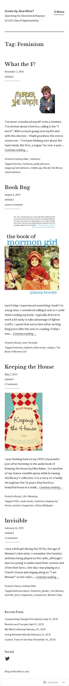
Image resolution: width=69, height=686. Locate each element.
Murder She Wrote (52, 167)
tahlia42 (9, 76)
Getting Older (22, 159)
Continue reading (16, 150)
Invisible (16, 521)
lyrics (17, 594)
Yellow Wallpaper (44, 505)
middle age (36, 167)
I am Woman (56, 590)
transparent (40, 594)
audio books (26, 501)
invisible (9, 594)
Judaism (28, 347)
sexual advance (13, 172)
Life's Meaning (30, 496)
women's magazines (23, 505)
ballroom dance (21, 590)
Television (35, 159)
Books (18, 342)
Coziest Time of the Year (19, 639)
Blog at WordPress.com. (17, 671)
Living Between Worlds (18, 634)
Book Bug (17, 187)
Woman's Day (55, 594)
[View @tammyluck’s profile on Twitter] (8, 658)
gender (45, 590)
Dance (18, 586)
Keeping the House (29, 367)
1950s (16, 501)
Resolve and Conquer (17, 624)
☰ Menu (59, 11)
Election (17, 163)
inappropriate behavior (17, 167)
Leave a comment (14, 204)
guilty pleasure (41, 163)
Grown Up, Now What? (19, 11)
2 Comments (11, 384)
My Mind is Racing (15, 629)
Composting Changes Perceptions (24, 619)
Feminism (27, 163)
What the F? (20, 64)
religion (51, 347)
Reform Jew (40, 347)
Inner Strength (29, 342)
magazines (27, 594)
